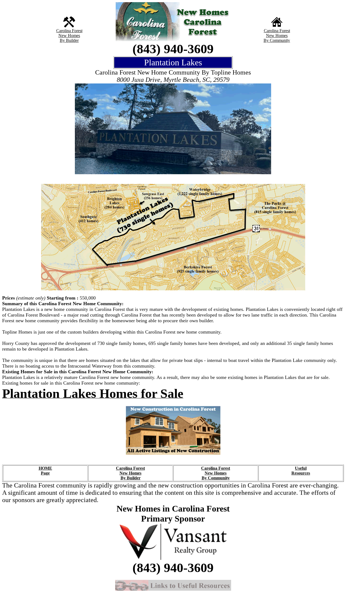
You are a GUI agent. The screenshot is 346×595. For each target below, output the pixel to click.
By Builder (69, 40)
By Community (277, 40)
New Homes (69, 35)
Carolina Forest (69, 30)
